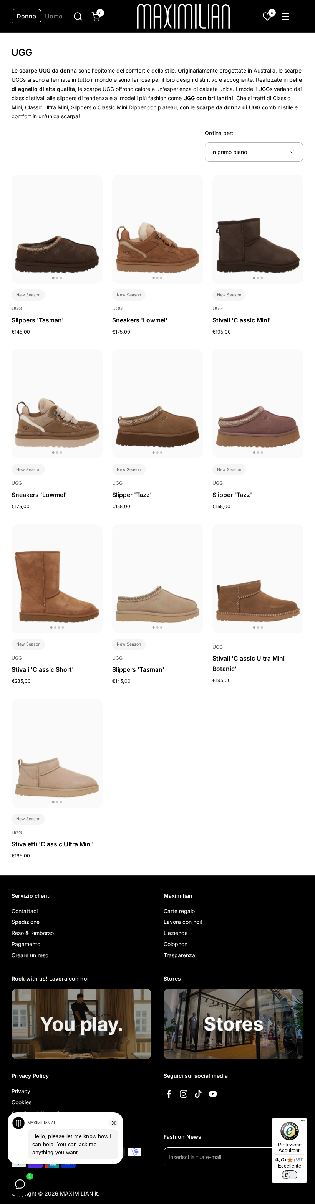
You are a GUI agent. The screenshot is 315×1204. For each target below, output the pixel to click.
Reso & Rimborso (33, 933)
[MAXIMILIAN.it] (183, 16)
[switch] (289, 1174)
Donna (26, 16)
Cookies (22, 1102)
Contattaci (25, 911)
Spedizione (26, 921)
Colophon (175, 944)
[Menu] (302, 1122)
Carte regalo (179, 911)
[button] (78, 16)
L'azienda (176, 933)
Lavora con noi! (183, 921)
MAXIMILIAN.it (79, 1193)
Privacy (21, 1091)
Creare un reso (30, 955)
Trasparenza (179, 955)
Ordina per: (219, 133)
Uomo (54, 16)
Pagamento (26, 944)
